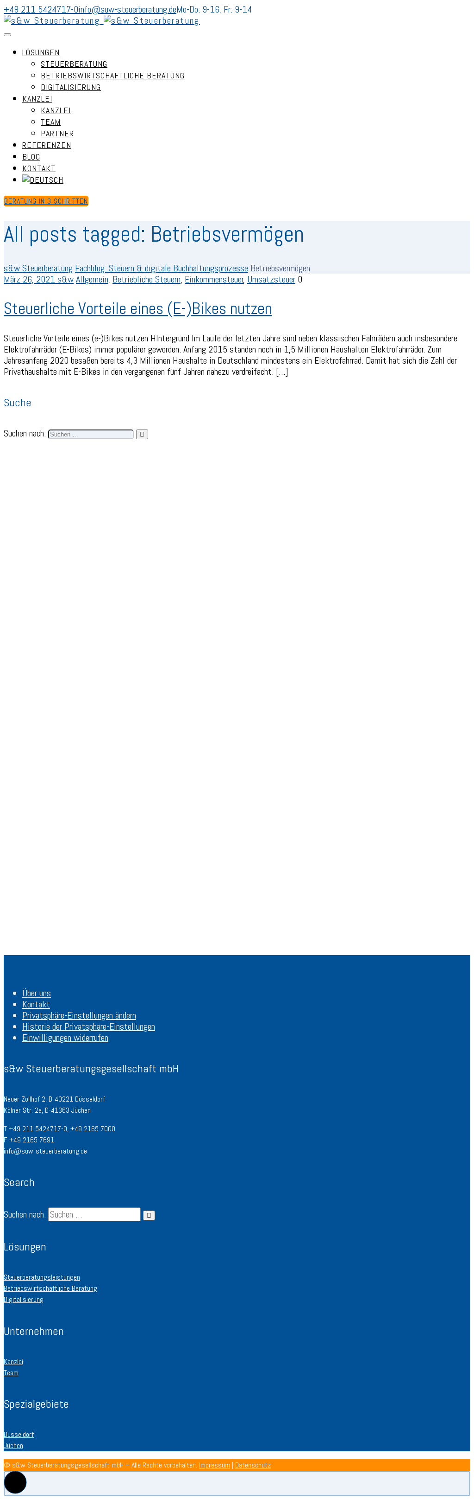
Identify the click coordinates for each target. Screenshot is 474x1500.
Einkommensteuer (214, 279)
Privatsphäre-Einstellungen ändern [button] (79, 1015)
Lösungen (41, 52)
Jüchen (13, 1445)
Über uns (36, 993)
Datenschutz (253, 1465)
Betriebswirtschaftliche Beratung (113, 75)
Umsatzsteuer (271, 279)
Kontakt (39, 168)
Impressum (214, 1465)
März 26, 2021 (30, 279)
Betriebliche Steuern (146, 279)
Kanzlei (37, 98)
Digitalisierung (71, 87)
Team (51, 121)
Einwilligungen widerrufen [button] (65, 1038)
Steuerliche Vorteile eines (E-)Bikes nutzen (138, 308)
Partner (57, 133)
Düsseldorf (19, 1434)
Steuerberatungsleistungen (42, 1277)
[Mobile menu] (7, 34)
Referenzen (46, 145)
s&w (65, 279)
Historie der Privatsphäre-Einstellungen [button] (88, 1026)
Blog (31, 156)
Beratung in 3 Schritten (46, 201)
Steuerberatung (74, 63)
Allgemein (92, 279)
